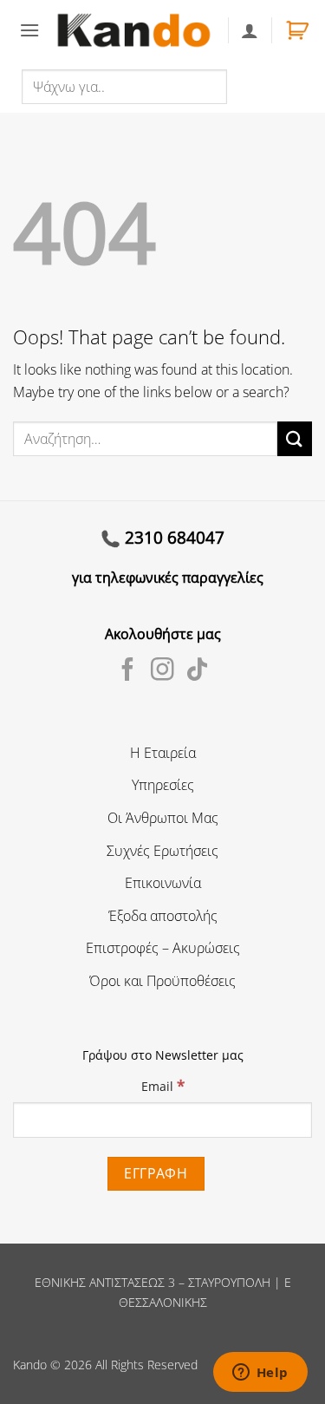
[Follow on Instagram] (162, 671)
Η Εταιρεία (163, 752)
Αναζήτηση (264, 86)
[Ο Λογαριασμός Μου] (249, 30)
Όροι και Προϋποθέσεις (162, 980)
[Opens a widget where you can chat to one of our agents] (260, 1373)
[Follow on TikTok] (197, 671)
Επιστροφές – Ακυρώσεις (163, 947)
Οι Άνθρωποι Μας (162, 817)
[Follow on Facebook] (128, 671)
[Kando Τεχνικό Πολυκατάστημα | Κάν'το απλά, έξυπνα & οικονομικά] (133, 30)
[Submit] (294, 438)
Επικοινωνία (163, 882)
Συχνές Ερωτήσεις (162, 850)
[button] (29, 30)
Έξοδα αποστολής (163, 915)
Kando (30, 1364)
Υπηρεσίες (163, 784)
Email (163, 1085)
